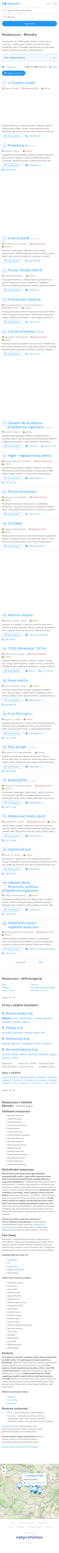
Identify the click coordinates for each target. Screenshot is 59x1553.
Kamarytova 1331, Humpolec (15, 497)
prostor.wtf (34, 290)
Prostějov (27, 1043)
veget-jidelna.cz (36, 478)
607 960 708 (10, 704)
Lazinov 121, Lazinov (12, 855)
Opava (52, 1054)
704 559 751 (34, 514)
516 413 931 (34, 354)
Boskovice (41, 1077)
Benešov (15, 1077)
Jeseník (6, 1043)
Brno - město (19, 1018)
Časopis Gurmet (8, 1426)
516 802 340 (10, 914)
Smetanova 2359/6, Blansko (15, 529)
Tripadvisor (11, 1416)
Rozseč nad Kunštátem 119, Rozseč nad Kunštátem (23, 305)
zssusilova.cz (35, 909)
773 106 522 (34, 322)
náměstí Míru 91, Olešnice (14, 822)
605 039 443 (10, 169)
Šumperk (46, 1043)
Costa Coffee (12, 1400)
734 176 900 (10, 840)
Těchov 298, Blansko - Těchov (15, 686)
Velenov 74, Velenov (12, 432)
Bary (4, 984)
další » (41, 962)
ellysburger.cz (35, 766)
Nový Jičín (43, 1054)
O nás (10, 1527)
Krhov (46, 1083)
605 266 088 (34, 260)
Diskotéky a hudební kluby (43, 987)
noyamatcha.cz (36, 700)
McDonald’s (12, 1260)
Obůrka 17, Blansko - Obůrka (15, 621)
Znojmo (25, 1021)
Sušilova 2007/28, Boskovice (15, 895)
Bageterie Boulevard (15, 1269)
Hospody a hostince (40, 990)
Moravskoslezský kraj (21, 1050)
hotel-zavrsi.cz (35, 835)
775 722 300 (10, 738)
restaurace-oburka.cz (38, 634)
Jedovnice (6, 1083)
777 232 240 (10, 482)
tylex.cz (32, 670)
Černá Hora (17, 1080)
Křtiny (53, 1083)
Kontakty (20, 1527)
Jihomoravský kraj (19, 1013)
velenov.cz (33, 446)
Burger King (12, 1266)
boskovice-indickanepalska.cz (42, 949)
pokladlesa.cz (35, 165)
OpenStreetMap (49, 1518)
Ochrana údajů (34, 1527)
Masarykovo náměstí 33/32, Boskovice (19, 932)
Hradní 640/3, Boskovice (13, 276)
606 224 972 (10, 639)
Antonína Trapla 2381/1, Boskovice (17, 461)
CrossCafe (11, 1403)
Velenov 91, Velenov (12, 151)
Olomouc (16, 1043)
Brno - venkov (34, 1018)
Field (34, 1227)
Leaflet (37, 1518)
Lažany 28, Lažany (11, 88)
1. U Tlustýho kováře (33, 1475)
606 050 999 (34, 136)
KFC (9, 1263)
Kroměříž (7, 1032)
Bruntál (6, 1054)
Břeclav (47, 1018)
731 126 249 (47, 670)
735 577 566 (10, 807)
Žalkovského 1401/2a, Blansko (15, 337)
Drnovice (53, 1080)
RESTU (10, 1412)
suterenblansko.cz (37, 546)
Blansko (6, 1018)
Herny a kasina (9, 990)
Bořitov (32, 1077)
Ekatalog (14, 3)
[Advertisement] (29, 107)
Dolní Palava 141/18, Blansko (15, 244)
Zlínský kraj (14, 1028)
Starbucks (11, 1396)
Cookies (48, 1527)
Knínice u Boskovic (20, 1083)
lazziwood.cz (34, 869)
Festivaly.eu (13, 1439)
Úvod (12, 1523)
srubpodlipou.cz (36, 733)
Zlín (43, 1032)
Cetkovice (6, 1080)
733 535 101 (10, 953)
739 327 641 (10, 873)
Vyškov (16, 1021)
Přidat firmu (43, 1523)
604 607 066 (10, 771)
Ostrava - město (10, 1057)
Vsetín (36, 1032)
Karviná (32, 1054)
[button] (34, 1489)
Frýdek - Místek (19, 1054)
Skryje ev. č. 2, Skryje (12, 719)
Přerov (36, 1043)
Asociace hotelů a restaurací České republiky (20, 1447)
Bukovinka (52, 1077)
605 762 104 (50, 446)
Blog (30, 1542)
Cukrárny (35, 984)
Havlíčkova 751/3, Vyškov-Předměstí (18, 752)
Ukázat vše (7, 997)
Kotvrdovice (36, 1083)
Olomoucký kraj (17, 1039)
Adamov (5, 1077)
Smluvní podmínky (26, 1523)
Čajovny (5, 987)
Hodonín (6, 1021)
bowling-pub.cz (36, 802)
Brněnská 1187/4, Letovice (14, 654)
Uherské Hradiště (22, 1032)
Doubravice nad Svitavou (35, 1080)
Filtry (55, 67)
